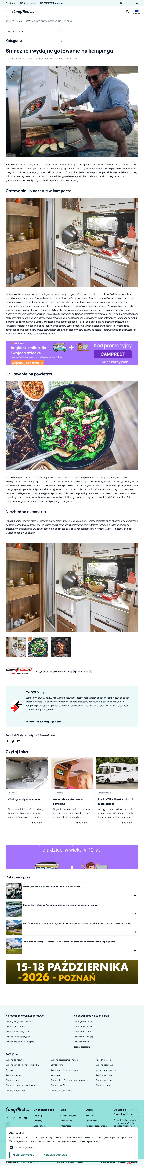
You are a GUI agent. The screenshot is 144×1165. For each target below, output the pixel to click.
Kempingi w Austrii (82, 1041)
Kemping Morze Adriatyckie (18, 1036)
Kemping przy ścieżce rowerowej (65, 1070)
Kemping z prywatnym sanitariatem (21, 1085)
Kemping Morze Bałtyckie (17, 1026)
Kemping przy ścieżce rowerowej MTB (22, 1064)
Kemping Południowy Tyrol (17, 1031)
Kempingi (37, 1115)
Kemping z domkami (104, 1085)
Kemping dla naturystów (16, 1059)
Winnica (9, 1070)
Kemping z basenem (104, 1064)
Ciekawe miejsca (68, 1115)
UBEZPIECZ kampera (51, 3)
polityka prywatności (88, 1141)
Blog (19, 21)
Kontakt (90, 1115)
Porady (28, 21)
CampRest (10, 21)
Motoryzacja (66, 1120)
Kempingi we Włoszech (84, 1021)
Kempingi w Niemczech (84, 1031)
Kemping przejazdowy (15, 1090)
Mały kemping (57, 1075)
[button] (34, 41)
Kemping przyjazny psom (62, 1090)
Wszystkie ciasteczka (25, 1147)
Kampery (37, 1120)
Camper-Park (57, 1064)
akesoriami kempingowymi (81, 485)
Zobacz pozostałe (82, 1046)
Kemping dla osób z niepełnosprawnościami (70, 1080)
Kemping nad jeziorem (105, 1075)
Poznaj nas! (91, 1120)
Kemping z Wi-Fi (58, 1085)
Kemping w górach (14, 1075)
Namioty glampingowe (106, 1070)
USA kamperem (28, 3)
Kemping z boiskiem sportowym (64, 1059)
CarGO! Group (49, 58)
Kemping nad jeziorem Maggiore (20, 1041)
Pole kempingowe (103, 1059)
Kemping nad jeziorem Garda (18, 1021)
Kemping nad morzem (105, 1080)
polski (126, 3)
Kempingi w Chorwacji (83, 1036)
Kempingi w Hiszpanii (83, 1026)
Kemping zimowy (13, 1080)
